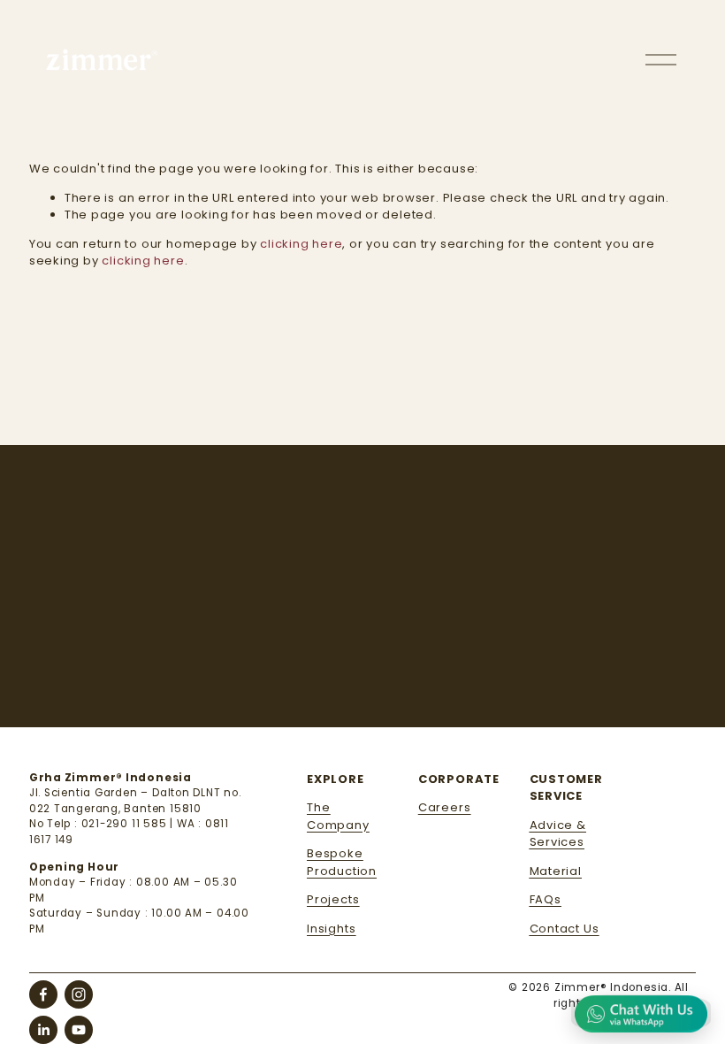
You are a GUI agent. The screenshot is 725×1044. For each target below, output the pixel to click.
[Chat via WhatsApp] (641, 1013)
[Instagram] (79, 994)
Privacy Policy (531, 694)
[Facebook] (43, 994)
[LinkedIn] (43, 1030)
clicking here (301, 243)
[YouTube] (79, 1030)
